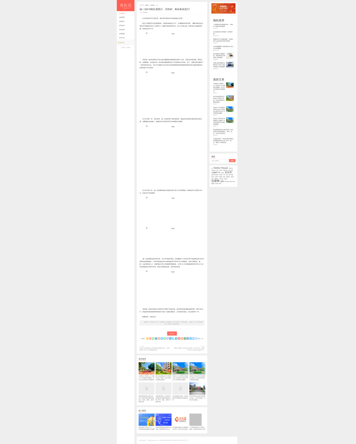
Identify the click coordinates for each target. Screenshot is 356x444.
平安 (224, 174)
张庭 (227, 174)
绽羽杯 (216, 183)
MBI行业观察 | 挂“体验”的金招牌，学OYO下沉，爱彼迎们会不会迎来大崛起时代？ (189, 349)
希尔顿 (220, 174)
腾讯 (220, 183)
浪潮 (212, 179)
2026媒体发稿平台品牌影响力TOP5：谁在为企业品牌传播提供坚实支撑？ (180, 429)
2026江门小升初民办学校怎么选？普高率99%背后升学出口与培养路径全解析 (180, 378)
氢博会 (232, 176)
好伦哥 (228, 172)
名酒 (229, 170)
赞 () (173, 333)
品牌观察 (122, 17)
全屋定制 (225, 170)
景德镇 (220, 176)
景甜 (224, 176)
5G (212, 168)
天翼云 (222, 172)
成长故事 (122, 29)
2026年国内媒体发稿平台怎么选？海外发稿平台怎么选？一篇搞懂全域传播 (164, 429)
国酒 (232, 170)
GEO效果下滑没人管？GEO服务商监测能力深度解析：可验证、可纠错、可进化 (146, 430)
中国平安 (231, 168)
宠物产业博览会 (215, 174)
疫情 (234, 181)
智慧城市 (228, 176)
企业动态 (122, 13)
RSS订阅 (122, 42)
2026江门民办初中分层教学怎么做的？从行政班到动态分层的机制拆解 (197, 378)
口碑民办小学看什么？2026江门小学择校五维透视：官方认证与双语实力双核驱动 (147, 378)
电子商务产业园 (228, 181)
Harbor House (221, 168)
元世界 (220, 170)
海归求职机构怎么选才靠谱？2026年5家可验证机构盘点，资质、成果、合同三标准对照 (146, 399)
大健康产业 (215, 172)
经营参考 (122, 25)
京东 (217, 170)
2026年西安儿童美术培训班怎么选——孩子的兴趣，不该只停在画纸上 (197, 398)
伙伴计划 (122, 38)
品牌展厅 (122, 21)
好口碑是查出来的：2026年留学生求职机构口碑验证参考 (180, 398)
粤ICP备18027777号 (183, 440)
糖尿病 (212, 183)
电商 (222, 181)
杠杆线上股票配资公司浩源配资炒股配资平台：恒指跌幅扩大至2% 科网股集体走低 (154, 349)
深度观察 (122, 34)
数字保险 (231, 174)
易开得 (216, 176)
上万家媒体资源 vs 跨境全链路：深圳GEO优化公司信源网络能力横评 (197, 429)
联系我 (128, 47)
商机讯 (125, 5)
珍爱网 (215, 181)
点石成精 (221, 179)
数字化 (212, 176)
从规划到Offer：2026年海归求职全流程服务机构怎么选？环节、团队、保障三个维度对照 (163, 399)
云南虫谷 (213, 170)
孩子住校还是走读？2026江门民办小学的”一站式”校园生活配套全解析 (164, 378)
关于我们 (123, 47)
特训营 (225, 179)
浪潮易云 (216, 179)
